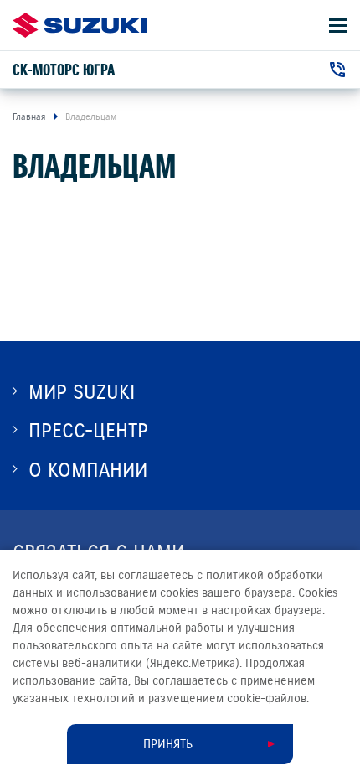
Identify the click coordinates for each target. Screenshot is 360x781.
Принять (168, 744)
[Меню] (338, 25)
